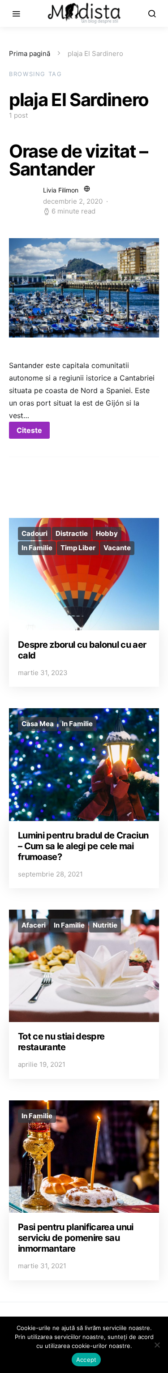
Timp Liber (77, 547)
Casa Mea (38, 723)
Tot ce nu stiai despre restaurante (61, 1041)
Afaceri (34, 925)
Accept (86, 1359)
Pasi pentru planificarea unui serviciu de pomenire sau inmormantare (76, 1238)
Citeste (29, 430)
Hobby (107, 533)
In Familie (37, 547)
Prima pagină (29, 53)
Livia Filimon (60, 190)
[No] (156, 1344)
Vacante (117, 547)
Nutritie (105, 925)
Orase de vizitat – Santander (78, 160)
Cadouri (34, 533)
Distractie (72, 533)
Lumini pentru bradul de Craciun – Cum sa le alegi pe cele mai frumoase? (83, 846)
